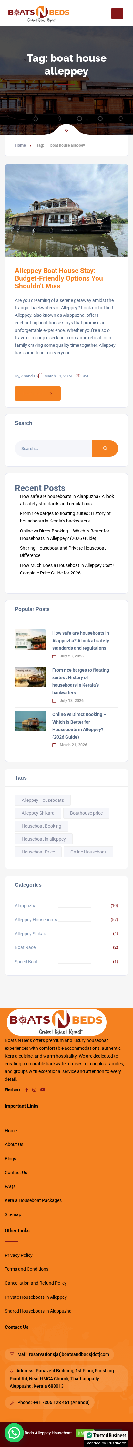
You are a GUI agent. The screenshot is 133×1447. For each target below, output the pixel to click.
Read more (33, 393)
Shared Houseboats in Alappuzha (38, 1311)
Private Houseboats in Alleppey (36, 1297)
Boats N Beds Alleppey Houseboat (40, 1433)
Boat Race (25, 947)
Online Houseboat (88, 851)
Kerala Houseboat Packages (33, 1200)
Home (20, 145)
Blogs (10, 1158)
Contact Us (16, 1172)
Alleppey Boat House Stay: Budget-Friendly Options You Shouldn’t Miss (59, 278)
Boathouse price (86, 813)
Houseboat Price (38, 851)
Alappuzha (25, 905)
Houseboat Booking (41, 826)
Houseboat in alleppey (44, 839)
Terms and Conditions (26, 1269)
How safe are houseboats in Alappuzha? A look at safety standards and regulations (80, 640)
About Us (14, 1144)
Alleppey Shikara (38, 813)
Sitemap (13, 1214)
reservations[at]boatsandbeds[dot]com (69, 1354)
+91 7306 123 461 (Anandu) (61, 1402)
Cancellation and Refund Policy (36, 1283)
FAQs (10, 1186)
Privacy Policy (19, 1255)
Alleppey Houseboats (43, 800)
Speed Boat (26, 961)
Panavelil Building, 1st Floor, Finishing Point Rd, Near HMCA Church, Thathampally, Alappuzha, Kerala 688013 (62, 1378)
